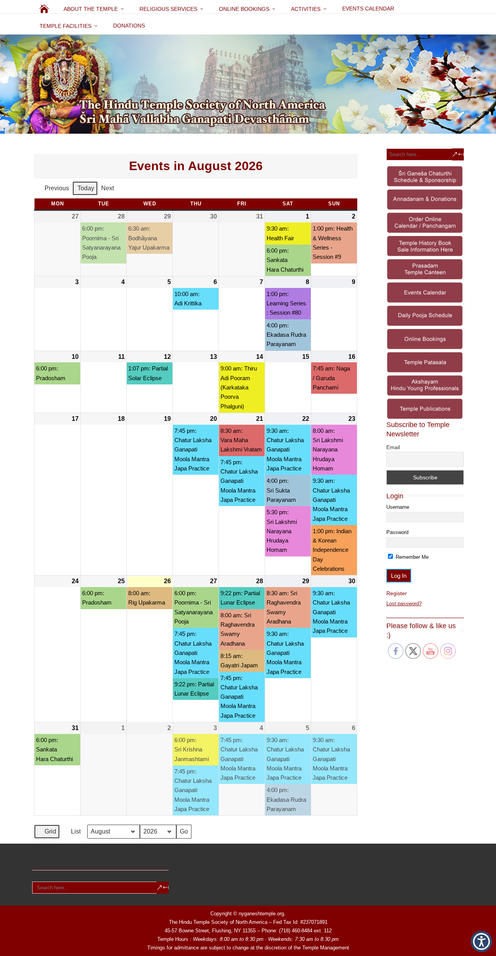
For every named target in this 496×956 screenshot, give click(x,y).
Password (397, 532)
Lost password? (404, 603)
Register (396, 593)
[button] (481, 941)
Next (107, 188)
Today (86, 188)
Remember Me (411, 557)
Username (397, 507)
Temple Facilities (65, 26)
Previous (57, 188)
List (72, 833)
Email (393, 447)
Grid (46, 833)
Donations (129, 25)
